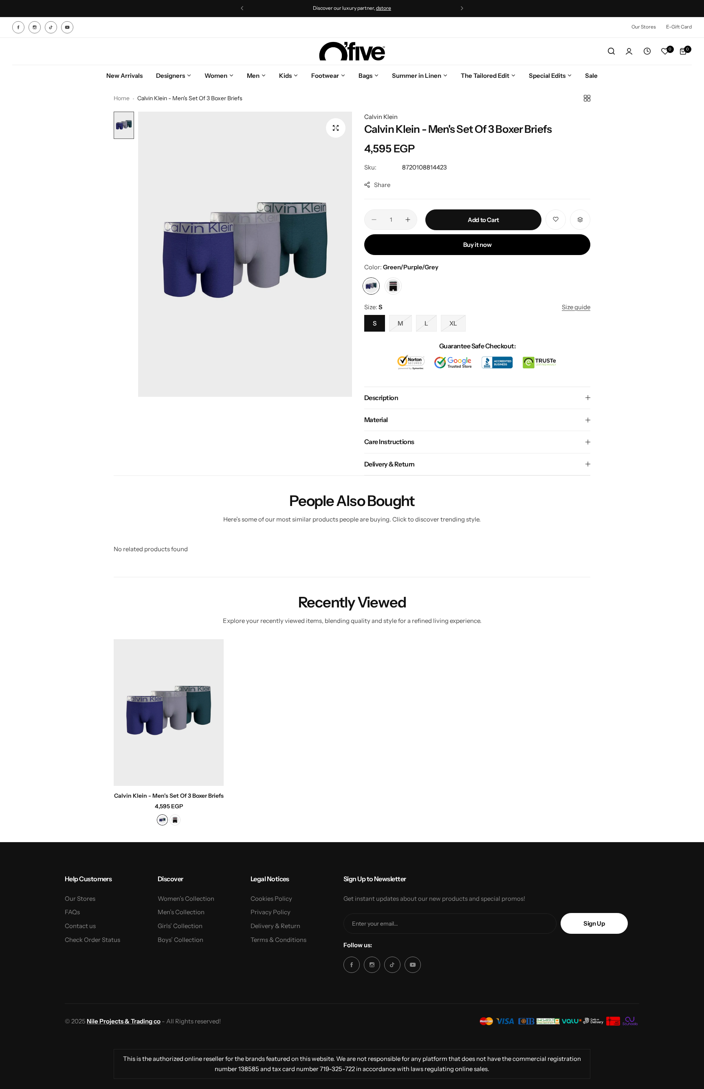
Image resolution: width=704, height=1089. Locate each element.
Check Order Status (92, 940)
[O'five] (352, 51)
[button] (242, 8)
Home (122, 98)
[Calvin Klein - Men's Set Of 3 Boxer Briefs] (169, 712)
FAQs (72, 912)
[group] (245, 254)
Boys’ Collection (180, 940)
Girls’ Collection (180, 926)
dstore (383, 8)
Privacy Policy (270, 912)
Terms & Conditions (278, 940)
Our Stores (643, 27)
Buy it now (477, 245)
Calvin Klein (381, 117)
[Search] (611, 51)
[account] (629, 51)
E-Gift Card (679, 27)
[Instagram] (35, 27)
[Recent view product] (647, 51)
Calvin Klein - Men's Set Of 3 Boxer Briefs (169, 795)
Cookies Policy (271, 898)
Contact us (80, 926)
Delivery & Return (275, 926)
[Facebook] (18, 27)
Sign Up (594, 923)
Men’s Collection (181, 912)
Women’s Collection (186, 898)
